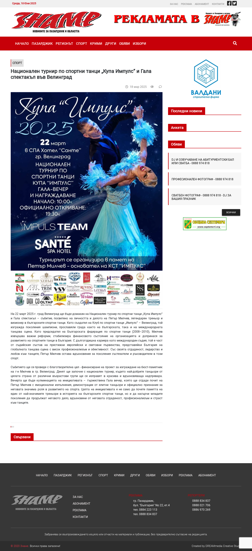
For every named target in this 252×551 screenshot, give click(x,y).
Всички (231, 212)
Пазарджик (42, 43)
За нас (174, 4)
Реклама (186, 4)
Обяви (124, 43)
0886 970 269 (201, 509)
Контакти (218, 4)
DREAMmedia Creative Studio (223, 546)
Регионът (64, 43)
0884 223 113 (148, 509)
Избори (139, 43)
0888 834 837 (148, 514)
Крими (96, 43)
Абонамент (202, 4)
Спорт (81, 43)
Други (110, 43)
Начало (22, 43)
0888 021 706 (201, 505)
